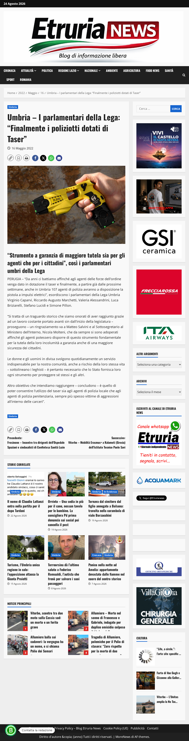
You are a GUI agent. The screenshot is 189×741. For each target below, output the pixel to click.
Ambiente (112, 70)
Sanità (169, 70)
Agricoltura (131, 70)
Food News (152, 70)
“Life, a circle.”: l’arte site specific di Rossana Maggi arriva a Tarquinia (169, 651)
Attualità (27, 70)
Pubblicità (138, 728)
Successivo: (96, 442)
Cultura (141, 638)
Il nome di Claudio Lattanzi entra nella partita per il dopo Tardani (25, 506)
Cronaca (10, 70)
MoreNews (123, 737)
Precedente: (36, 442)
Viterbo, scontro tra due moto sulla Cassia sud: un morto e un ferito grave (17, 621)
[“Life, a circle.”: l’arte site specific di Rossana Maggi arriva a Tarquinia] (145, 657)
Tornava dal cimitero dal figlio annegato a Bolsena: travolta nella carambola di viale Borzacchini (106, 508)
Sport (10, 79)
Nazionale (91, 70)
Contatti (152, 728)
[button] (184, 75)
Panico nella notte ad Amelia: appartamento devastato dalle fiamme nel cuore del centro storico (106, 571)
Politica (47, 70)
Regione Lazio (67, 70)
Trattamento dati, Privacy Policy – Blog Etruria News (65, 728)
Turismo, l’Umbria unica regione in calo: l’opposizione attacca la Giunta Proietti (23, 571)
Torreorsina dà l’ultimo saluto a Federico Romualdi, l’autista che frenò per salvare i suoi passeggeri (64, 574)
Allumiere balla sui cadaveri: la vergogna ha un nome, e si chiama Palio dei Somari (17, 645)
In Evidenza (110, 491)
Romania (25, 79)
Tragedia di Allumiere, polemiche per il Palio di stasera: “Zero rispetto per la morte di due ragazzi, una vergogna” (78, 645)
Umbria (12, 106)
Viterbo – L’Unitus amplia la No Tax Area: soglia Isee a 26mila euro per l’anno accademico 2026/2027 (168, 699)
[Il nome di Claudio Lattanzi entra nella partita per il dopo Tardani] (25, 484)
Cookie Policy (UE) (115, 728)
